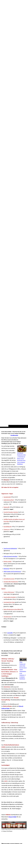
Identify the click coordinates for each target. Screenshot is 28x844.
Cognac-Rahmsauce (9, 592)
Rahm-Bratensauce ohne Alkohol (12, 609)
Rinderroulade (7, 561)
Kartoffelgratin (8, 526)
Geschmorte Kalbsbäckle (10, 548)
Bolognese (6, 568)
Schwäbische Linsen (9, 579)
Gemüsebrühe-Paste (9, 602)
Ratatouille (6, 507)
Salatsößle (10, 633)
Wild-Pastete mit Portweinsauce (12, 571)
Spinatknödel (7, 497)
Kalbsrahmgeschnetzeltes (10, 556)
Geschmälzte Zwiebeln (10, 597)
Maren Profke (12, 817)
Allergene (6, 480)
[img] (14, 217)
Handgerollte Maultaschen (11, 581)
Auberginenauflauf (9, 500)
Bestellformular (14, 435)
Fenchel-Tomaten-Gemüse (11, 512)
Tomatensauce (7, 616)
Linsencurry (7, 529)
